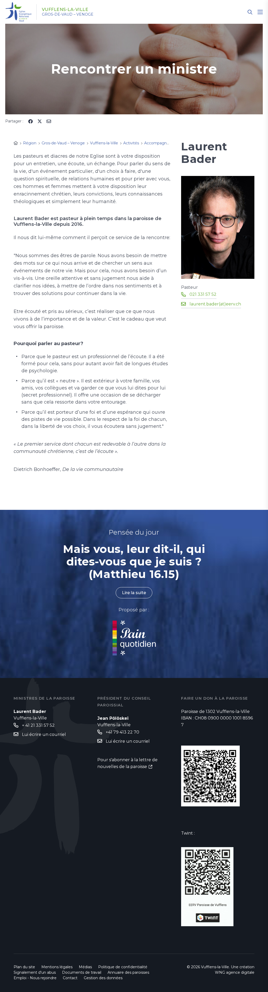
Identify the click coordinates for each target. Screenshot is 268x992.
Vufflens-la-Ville (65, 10)
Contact (70, 978)
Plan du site (24, 967)
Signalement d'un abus (35, 972)
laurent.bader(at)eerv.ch (215, 304)
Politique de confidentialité (122, 967)
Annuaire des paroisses (128, 972)
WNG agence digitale (234, 972)
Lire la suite (134, 592)
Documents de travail (81, 972)
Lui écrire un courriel (44, 734)
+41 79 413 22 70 (122, 732)
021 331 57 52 (202, 294)
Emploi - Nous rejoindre (35, 978)
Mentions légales (56, 967)
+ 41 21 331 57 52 (38, 725)
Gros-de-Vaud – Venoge (67, 14)
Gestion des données (103, 978)
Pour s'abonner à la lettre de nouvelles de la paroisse (127, 763)
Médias (85, 967)
